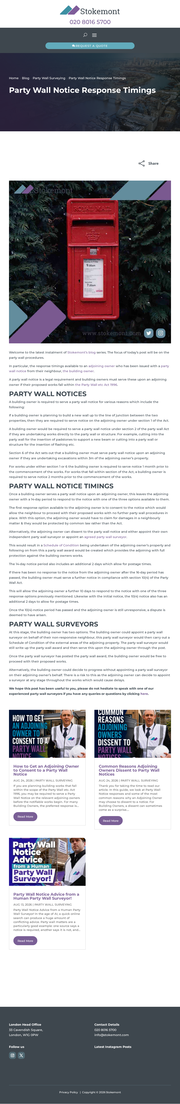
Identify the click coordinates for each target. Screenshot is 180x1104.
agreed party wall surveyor (105, 537)
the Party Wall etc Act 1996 (96, 385)
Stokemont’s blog (81, 352)
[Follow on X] (21, 1055)
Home (14, 78)
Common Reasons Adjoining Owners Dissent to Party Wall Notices (129, 770)
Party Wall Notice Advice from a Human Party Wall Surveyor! (46, 896)
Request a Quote (92, 46)
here (144, 694)
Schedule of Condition (61, 545)
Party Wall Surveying (49, 78)
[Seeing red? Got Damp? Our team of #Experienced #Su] (159, 1064)
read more (25, 816)
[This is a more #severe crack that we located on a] (106, 1064)
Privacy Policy (68, 1092)
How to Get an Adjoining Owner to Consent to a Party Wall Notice (46, 770)
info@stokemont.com (111, 1035)
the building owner (78, 371)
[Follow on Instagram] (12, 1055)
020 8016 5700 (90, 22)
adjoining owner (101, 366)
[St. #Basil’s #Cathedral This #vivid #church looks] (133, 1064)
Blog (25, 78)
